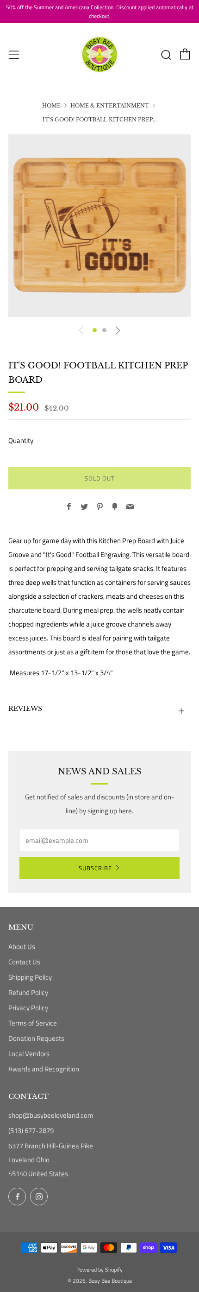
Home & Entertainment (109, 105)
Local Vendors (29, 1053)
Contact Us (24, 961)
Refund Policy (28, 992)
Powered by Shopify (99, 1269)
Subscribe (95, 868)
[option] (99, 225)
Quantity (20, 440)
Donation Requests (36, 1038)
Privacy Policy (28, 1007)
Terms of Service (32, 1023)
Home (51, 105)
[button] (95, 330)
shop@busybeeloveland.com (50, 1115)
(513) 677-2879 (31, 1130)
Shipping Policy (30, 977)
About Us (21, 946)
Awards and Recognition (43, 1069)
